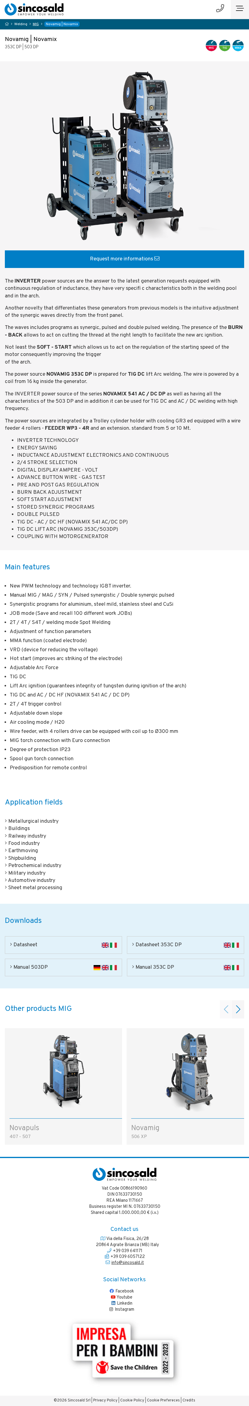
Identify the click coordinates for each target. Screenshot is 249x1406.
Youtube (124, 1297)
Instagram (124, 1309)
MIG (36, 24)
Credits (188, 1400)
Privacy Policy (105, 1400)
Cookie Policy (132, 1400)
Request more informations (122, 259)
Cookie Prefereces (163, 1400)
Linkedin (124, 1303)
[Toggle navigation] (240, 9)
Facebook (124, 1291)
